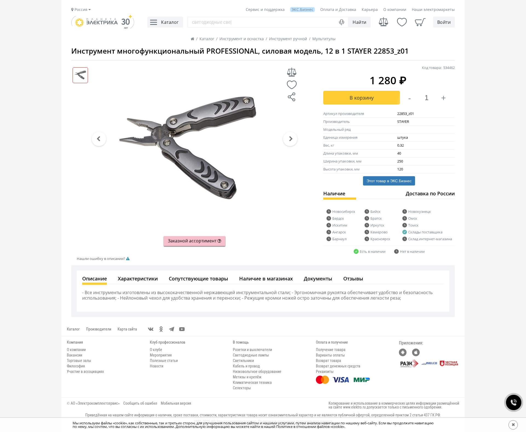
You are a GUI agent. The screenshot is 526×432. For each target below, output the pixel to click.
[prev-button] (99, 139)
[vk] (150, 329)
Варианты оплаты (330, 355)
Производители (98, 329)
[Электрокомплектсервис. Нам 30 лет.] (102, 27)
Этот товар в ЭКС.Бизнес (389, 181)
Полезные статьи (164, 360)
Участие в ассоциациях (85, 371)
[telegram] (171, 329)
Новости (156, 366)
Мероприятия (161, 355)
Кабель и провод (246, 366)
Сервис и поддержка (265, 9)
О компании (394, 9)
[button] (99, 139)
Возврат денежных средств (338, 366)
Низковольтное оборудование (257, 371)
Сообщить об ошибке (140, 403)
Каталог (73, 329)
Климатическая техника (252, 382)
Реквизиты (325, 371)
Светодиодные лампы (251, 355)
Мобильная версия (176, 403)
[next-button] (290, 139)
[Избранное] (401, 22)
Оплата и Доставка (338, 9)
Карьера (370, 9)
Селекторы (242, 388)
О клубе (156, 349)
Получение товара (330, 349)
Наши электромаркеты (433, 9)
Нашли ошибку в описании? (101, 258)
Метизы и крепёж (247, 377)
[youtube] (182, 329)
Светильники (243, 360)
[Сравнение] (383, 22)
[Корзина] (420, 22)
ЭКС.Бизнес (302, 9)
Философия (76, 366)
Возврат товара (328, 360)
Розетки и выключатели (252, 349)
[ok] (161, 329)
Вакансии (74, 355)
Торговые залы (79, 360)
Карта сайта (127, 329)
